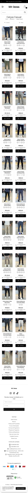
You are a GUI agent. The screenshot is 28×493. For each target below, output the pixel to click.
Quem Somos (14, 419)
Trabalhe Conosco (14, 436)
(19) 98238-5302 (15, 444)
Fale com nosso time (14, 434)
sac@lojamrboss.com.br (15, 448)
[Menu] (3, 7)
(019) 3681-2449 (15, 446)
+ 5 (23, 45)
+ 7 (10, 174)
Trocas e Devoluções (14, 425)
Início (7, 19)
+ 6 (10, 337)
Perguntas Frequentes (14, 430)
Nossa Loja (14, 438)
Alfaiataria (12, 19)
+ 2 (23, 174)
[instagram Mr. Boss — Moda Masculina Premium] (10, 393)
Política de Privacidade (14, 423)
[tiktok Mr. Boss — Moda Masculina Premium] (17, 393)
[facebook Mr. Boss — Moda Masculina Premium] (14, 393)
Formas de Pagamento (14, 428)
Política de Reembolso (14, 432)
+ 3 (10, 45)
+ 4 (23, 337)
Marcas (14, 421)
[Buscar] (24, 12)
